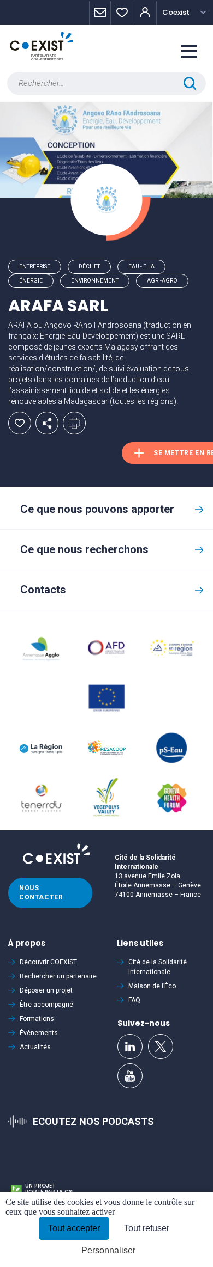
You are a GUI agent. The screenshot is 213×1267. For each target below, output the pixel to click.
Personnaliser (108, 1250)
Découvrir (48, 962)
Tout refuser (146, 1228)
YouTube (130, 1075)
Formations (37, 1019)
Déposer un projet (46, 990)
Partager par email (47, 423)
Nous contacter (41, 892)
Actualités (35, 1047)
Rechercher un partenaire (58, 976)
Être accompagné (46, 1004)
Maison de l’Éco (152, 986)
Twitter (160, 1046)
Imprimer (74, 423)
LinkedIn (130, 1046)
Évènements (39, 1033)
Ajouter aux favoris (19, 423)
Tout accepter (74, 1228)
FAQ (134, 1000)
